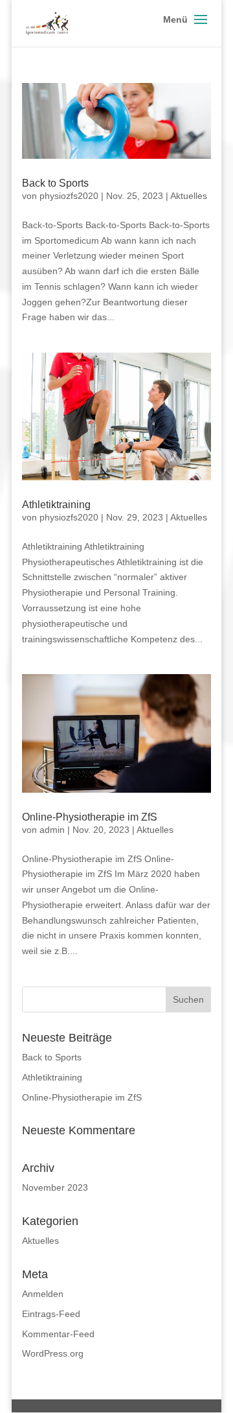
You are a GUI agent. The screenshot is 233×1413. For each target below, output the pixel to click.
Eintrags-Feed (51, 1314)
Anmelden (42, 1294)
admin (52, 829)
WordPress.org (52, 1353)
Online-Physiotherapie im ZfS (89, 817)
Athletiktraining (56, 504)
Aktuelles (188, 196)
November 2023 (55, 1187)
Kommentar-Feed (58, 1334)
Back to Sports (55, 183)
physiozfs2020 (68, 196)
